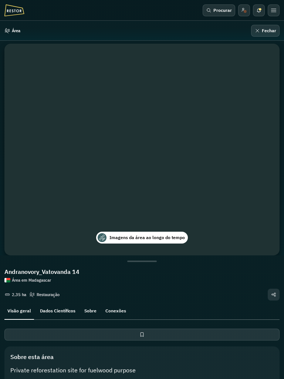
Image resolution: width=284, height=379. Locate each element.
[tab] (19, 310)
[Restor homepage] (14, 10)
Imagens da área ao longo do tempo (147, 237)
